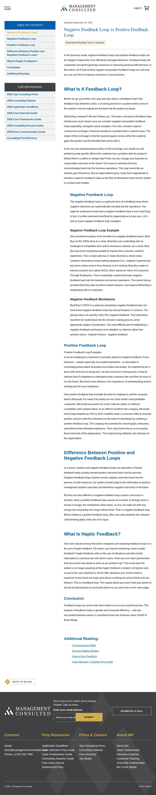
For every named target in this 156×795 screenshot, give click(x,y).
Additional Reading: (18, 73)
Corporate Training (128, 758)
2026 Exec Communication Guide (26, 132)
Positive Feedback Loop (21, 45)
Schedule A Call (132, 711)
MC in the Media (126, 767)
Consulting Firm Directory (22, 138)
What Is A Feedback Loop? (22, 32)
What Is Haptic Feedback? (22, 61)
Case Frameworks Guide (57, 754)
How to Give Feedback (84, 656)
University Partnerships (131, 762)
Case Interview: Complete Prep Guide (92, 662)
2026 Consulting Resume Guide (25, 125)
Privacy (148, 786)
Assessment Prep (52, 767)
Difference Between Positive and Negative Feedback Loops (25, 53)
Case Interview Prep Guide (58, 750)
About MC (123, 745)
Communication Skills (84, 645)
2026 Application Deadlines (22, 107)
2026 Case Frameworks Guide (24, 119)
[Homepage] (78, 8)
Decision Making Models (85, 651)
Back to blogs (22, 682)
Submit (89, 717)
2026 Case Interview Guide (22, 113)
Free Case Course (53, 762)
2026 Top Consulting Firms (22, 94)
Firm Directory (87, 754)
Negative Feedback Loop (21, 38)
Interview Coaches (128, 754)
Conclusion (13, 67)
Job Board (85, 758)
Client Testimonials (128, 750)
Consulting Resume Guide (58, 758)
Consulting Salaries (91, 750)
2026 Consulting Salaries (21, 100)
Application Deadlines (55, 745)
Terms (141, 786)
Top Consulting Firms (92, 745)
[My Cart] (146, 8)
